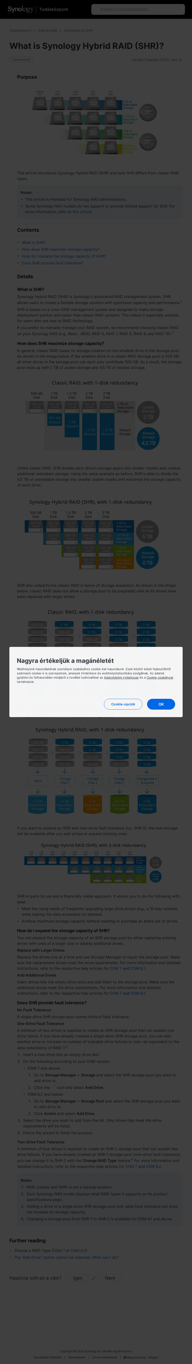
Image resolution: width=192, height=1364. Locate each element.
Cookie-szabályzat (160, 677)
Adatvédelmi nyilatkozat (121, 677)
